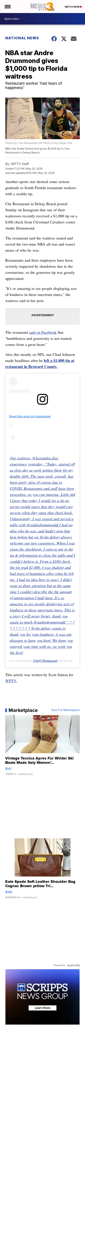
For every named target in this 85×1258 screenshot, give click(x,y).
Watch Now (72, 6)
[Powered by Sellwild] (73, 965)
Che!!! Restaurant (45, 660)
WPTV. (11, 680)
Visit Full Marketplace (65, 710)
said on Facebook (42, 332)
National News (22, 38)
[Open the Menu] (7, 6)
